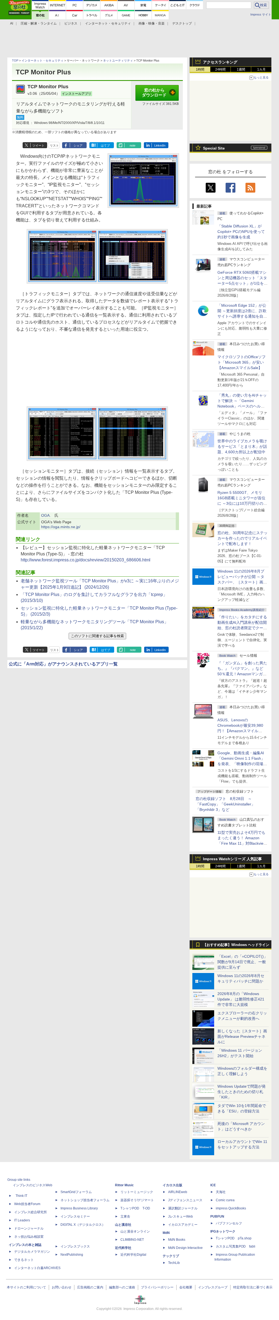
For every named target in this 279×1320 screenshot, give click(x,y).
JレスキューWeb (180, 1216)
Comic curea (225, 1200)
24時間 (220, 69)
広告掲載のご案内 (90, 1287)
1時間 (200, 69)
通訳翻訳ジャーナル (183, 1208)
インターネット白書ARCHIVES (37, 1268)
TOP (15, 60)
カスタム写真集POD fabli (235, 1246)
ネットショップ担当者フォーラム (85, 1200)
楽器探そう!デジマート (137, 1200)
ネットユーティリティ (118, 60)
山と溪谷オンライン (135, 1231)
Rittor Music (124, 1185)
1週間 (241, 69)
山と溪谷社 (123, 1225)
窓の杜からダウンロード (154, 92)
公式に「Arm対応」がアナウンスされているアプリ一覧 (63, 664)
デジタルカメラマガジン (32, 1252)
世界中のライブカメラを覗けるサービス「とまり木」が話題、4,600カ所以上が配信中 (242, 446)
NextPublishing (71, 1255)
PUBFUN (217, 1216)
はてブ (105, 145)
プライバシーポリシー (157, 1287)
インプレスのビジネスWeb (32, 1185)
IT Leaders (22, 1220)
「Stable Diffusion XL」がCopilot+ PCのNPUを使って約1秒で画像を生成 (241, 231)
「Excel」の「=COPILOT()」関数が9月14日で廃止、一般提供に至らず (242, 961)
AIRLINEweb (177, 1192)
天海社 (221, 1192)
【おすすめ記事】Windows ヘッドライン (236, 945)
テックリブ (171, 1256)
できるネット (24, 1260)
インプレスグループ (213, 1287)
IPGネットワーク (222, 1231)
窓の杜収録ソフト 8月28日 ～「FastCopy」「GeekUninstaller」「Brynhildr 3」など (225, 804)
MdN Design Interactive (185, 1248)
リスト (54, 145)
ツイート (38, 145)
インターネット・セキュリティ (42, 60)
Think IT (21, 1196)
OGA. (46, 515)
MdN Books (176, 1240)
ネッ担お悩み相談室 (29, 1237)
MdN (166, 1233)
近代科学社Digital (133, 1255)
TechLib (174, 1263)
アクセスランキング (220, 62)
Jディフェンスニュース (185, 1200)
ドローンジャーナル (29, 1228)
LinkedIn (159, 145)
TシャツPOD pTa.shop (233, 1238)
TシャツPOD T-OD (135, 1208)
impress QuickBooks (231, 1208)
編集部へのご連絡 (122, 1287)
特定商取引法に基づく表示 (252, 1287)
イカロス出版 (172, 1185)
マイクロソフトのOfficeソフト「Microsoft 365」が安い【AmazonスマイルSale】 (241, 362)
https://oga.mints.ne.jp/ (60, 527)
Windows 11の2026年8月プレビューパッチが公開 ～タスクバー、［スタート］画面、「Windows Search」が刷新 (241, 582)
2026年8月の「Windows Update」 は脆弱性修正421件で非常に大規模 (240, 999)
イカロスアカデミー (183, 1225)
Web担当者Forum (27, 1204)
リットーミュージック (136, 1192)
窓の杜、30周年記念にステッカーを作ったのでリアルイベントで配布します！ (242, 538)
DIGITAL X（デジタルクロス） (82, 1225)
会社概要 (185, 1287)
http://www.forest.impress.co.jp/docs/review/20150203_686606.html (85, 560)
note (132, 145)
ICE (213, 1185)
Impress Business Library (79, 1208)
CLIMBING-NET (132, 1240)
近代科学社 (123, 1248)
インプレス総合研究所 (30, 1212)
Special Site (214, 148)
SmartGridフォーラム (76, 1192)
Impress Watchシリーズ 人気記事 (232, 859)
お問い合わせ (61, 1287)
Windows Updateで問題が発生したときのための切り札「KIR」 (241, 1091)
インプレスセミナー (75, 1216)
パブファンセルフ (229, 1223)
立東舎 (125, 1216)
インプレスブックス (75, 1246)
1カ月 (261, 69)
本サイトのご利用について (26, 1287)
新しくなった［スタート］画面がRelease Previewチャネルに (242, 1036)
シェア (78, 145)
